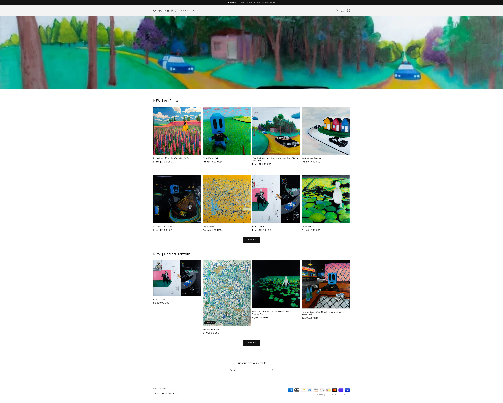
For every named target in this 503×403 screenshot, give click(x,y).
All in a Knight (258, 226)
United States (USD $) (164, 393)
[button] (184, 10)
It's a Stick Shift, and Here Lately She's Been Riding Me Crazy (275, 159)
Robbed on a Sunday (311, 158)
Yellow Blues (208, 226)
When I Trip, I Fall (210, 158)
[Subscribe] (272, 370)
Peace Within (308, 226)
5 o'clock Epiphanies (162, 226)
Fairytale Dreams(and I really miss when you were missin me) (325, 313)
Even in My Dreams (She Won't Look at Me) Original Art (271, 312)
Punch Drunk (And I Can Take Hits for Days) (172, 158)
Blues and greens (211, 329)
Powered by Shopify (342, 395)
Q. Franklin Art (329, 395)
